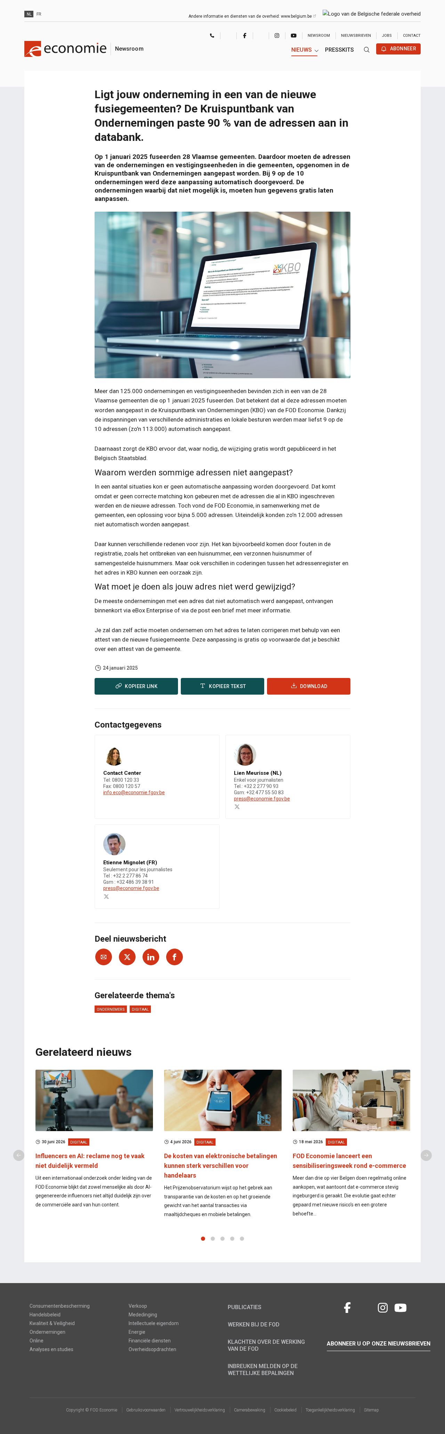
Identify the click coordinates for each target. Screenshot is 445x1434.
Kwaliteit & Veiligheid (52, 1323)
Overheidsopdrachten (152, 1349)
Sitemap (371, 1410)
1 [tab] (203, 1239)
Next (426, 1155)
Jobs (387, 35)
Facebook (244, 35)
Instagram (277, 35)
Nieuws (301, 49)
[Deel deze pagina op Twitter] (127, 957)
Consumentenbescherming (60, 1306)
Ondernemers (111, 1009)
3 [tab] (222, 1239)
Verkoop (138, 1306)
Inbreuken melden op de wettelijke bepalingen (263, 1369)
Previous (18, 1155)
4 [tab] (232, 1239)
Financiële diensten (150, 1340)
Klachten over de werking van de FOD (266, 1345)
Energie (137, 1332)
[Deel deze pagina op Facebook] (174, 957)
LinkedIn (261, 35)
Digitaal (140, 1009)
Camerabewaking (249, 1410)
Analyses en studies (51, 1349)
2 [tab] (213, 1239)
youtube (294, 35)
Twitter (228, 35)
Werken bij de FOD (254, 1324)
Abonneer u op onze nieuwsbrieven (378, 1343)
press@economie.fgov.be (262, 798)
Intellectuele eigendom (154, 1323)
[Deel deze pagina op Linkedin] (151, 957)
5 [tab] (242, 1239)
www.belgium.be (297, 16)
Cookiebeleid (285, 1410)
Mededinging (143, 1314)
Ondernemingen (47, 1332)
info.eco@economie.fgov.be (134, 792)
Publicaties (244, 1307)
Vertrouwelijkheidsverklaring (200, 1410)
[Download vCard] (207, 746)
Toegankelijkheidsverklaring (330, 1410)
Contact (412, 35)
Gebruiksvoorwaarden (145, 1410)
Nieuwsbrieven (356, 35)
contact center (212, 36)
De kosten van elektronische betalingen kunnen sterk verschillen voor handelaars (220, 1165)
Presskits (339, 49)
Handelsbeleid (45, 1314)
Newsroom (319, 35)
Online (36, 1340)
